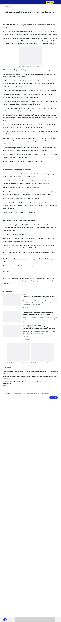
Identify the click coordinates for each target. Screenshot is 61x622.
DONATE (50, 2)
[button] (5, 619)
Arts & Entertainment (35, 325)
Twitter (12, 270)
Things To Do (26, 325)
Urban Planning (26, 310)
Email (15, 270)
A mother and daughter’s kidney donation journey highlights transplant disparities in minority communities (39, 297)
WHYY (5, 2)
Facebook (9, 270)
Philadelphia (7, 6)
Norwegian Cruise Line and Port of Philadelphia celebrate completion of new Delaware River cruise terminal (38, 313)
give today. (6, 283)
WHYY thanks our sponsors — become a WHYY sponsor (29, 66)
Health (24, 294)
